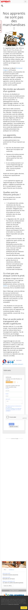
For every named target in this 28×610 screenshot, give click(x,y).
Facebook (8, 358)
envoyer (11, 419)
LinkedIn (13, 358)
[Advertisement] (14, 495)
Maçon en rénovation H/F (9, 577)
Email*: (7, 389)
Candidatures (11, 565)
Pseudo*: (7, 384)
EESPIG (5, 281)
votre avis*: (8, 394)
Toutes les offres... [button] (8, 581)
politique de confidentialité (13, 604)
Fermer (2, 597)
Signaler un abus (14, 422)
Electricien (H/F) (6, 569)
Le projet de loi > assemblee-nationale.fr (13, 359)
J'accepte (24, 607)
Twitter (10, 358)
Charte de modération (11, 404)
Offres (5, 565)
